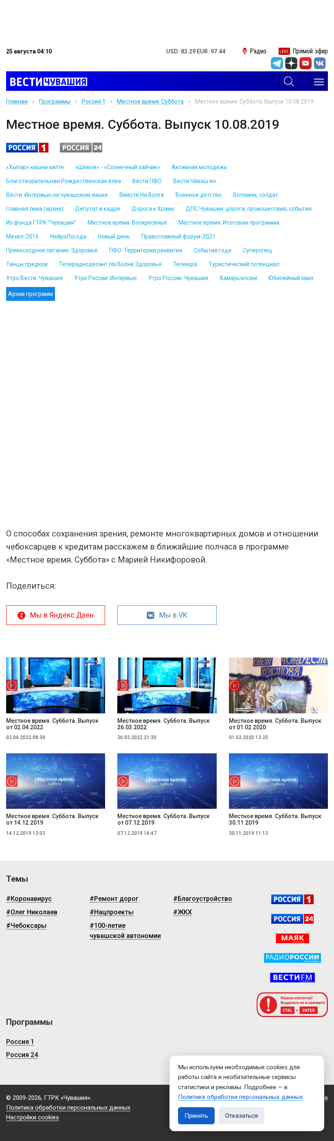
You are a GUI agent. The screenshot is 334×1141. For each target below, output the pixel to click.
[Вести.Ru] (292, 919)
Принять (196, 1115)
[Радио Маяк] (292, 938)
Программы (54, 101)
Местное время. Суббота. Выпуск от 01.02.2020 (275, 724)
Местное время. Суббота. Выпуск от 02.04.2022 (52, 724)
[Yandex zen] (291, 63)
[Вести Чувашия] (46, 81)
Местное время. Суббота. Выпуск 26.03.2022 (163, 724)
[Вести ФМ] (292, 977)
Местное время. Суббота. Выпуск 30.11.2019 (275, 819)
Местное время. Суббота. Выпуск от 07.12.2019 (163, 819)
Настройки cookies (32, 1117)
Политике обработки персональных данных (240, 1097)
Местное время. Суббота (150, 101)
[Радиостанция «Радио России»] (292, 958)
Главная (17, 101)
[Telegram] (277, 63)
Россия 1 (93, 101)
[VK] (320, 63)
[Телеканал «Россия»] (292, 899)
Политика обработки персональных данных (68, 1107)
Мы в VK (173, 615)
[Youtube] (305, 63)
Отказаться (241, 1115)
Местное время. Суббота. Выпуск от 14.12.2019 (52, 819)
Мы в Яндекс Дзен (62, 615)
